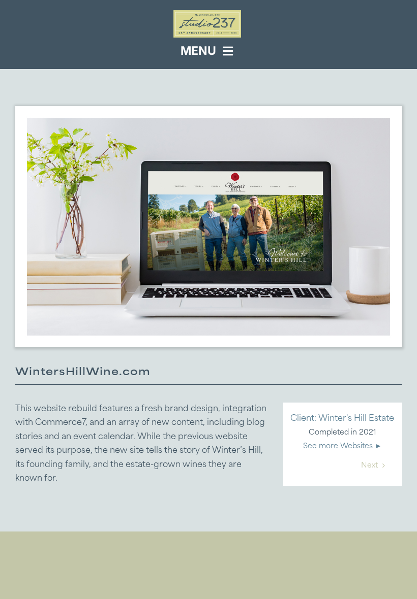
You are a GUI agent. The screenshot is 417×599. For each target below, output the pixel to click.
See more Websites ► (342, 446)
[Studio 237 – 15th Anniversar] (207, 14)
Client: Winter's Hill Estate (342, 419)
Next (369, 466)
